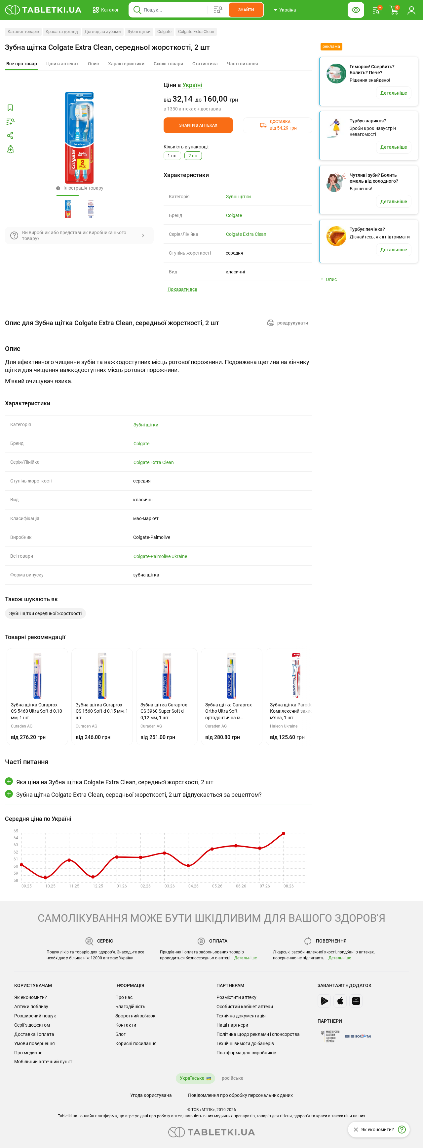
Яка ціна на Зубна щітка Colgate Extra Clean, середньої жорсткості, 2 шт (114, 782)
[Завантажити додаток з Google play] (324, 1001)
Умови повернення (34, 1043)
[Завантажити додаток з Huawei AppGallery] (356, 1001)
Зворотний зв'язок (135, 1015)
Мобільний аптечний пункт (43, 1061)
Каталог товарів (23, 31)
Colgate (164, 31)
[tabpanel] (158, 364)
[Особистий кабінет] (411, 9)
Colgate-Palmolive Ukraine (160, 556)
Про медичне (28, 1052)
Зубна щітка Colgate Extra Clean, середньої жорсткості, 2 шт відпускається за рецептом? (139, 794)
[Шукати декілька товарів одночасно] (218, 10)
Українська (192, 1078)
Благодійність (130, 1006)
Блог (120, 1034)
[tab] (21, 64)
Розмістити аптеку (236, 997)
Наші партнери (232, 1025)
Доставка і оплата (34, 1034)
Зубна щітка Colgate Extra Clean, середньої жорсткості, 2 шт (107, 47)
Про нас (124, 997)
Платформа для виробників (246, 1052)
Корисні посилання (136, 1043)
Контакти (125, 1025)
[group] (238, 96)
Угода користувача (151, 1095)
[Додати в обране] (10, 108)
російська (233, 1078)
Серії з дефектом (32, 1025)
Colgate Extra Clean (196, 31)
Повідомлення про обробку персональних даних (240, 1095)
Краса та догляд (62, 31)
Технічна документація (241, 1015)
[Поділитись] (10, 135)
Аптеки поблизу (31, 1006)
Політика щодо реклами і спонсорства (258, 1034)
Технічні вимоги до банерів (245, 1043)
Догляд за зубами (103, 31)
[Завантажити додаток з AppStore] (340, 1001)
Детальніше (245, 958)
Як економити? (30, 997)
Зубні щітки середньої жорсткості (45, 613)
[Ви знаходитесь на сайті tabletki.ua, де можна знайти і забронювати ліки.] (43, 10)
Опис (331, 279)
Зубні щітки (139, 31)
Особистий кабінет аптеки (244, 1006)
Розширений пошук (35, 1015)
